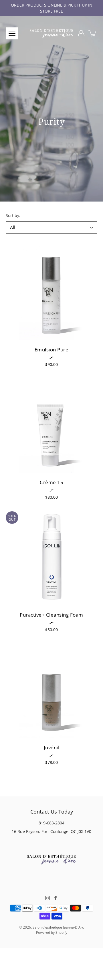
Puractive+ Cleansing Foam (51, 614)
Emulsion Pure (52, 349)
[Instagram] (47, 898)
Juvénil (52, 747)
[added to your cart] (92, 33)
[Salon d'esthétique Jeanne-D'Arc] (51, 33)
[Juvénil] (51, 689)
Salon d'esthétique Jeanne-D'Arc (58, 927)
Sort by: (13, 215)
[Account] (81, 33)
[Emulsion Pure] (51, 291)
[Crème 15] (51, 424)
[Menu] (12, 33)
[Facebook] (55, 898)
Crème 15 (51, 482)
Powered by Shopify (51, 932)
